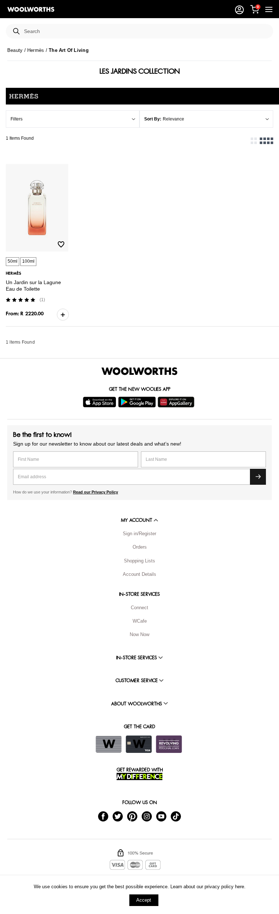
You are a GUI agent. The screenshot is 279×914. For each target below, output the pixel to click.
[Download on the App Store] (100, 402)
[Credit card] (139, 744)
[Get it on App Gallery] (177, 402)
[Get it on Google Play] (138, 402)
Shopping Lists (139, 560)
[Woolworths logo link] (30, 9)
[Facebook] (103, 816)
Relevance (173, 119)
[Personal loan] (169, 744)
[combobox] (145, 31)
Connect (139, 607)
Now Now (139, 634)
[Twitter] (118, 816)
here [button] (239, 886)
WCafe (140, 621)
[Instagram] (147, 816)
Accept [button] (143, 900)
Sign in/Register (139, 533)
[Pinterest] (132, 816)
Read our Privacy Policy (95, 492)
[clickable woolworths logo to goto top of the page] (139, 371)
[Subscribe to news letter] (258, 477)
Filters (17, 119)
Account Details (139, 574)
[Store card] (108, 744)
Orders (140, 547)
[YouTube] (161, 816)
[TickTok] (176, 816)
